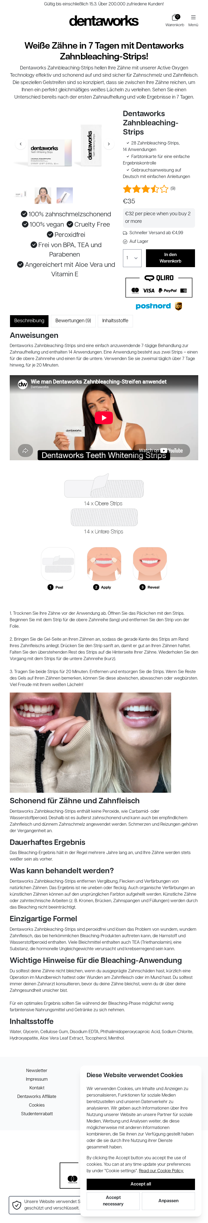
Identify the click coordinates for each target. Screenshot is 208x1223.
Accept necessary (113, 1201)
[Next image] (108, 144)
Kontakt (37, 1088)
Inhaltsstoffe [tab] (115, 321)
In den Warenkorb (170, 258)
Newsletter (36, 1071)
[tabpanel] (104, 687)
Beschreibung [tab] (29, 321)
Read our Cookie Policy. (161, 1171)
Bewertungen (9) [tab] (73, 321)
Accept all (141, 1184)
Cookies (37, 1105)
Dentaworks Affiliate (36, 1097)
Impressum (37, 1079)
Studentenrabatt (37, 1114)
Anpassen (168, 1201)
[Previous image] (20, 144)
